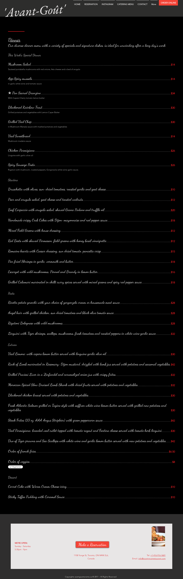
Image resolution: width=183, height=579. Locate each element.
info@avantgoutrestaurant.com (152, 558)
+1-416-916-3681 (158, 555)
